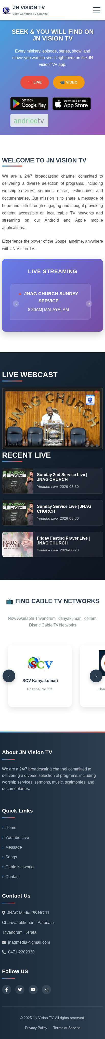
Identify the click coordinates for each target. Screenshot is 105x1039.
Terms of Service (66, 1028)
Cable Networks (19, 867)
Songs (11, 857)
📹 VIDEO (69, 82)
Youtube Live (17, 837)
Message (13, 847)
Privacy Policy (36, 1028)
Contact (12, 877)
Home (10, 827)
